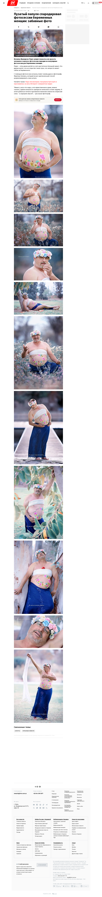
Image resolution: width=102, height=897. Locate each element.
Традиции (22, 3)
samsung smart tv (84, 886)
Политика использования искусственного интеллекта (68, 796)
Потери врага (38, 836)
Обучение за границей (41, 855)
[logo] (12, 3)
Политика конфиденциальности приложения (69, 801)
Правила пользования (57, 807)
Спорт (74, 843)
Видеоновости (20, 828)
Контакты (79, 794)
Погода (18, 832)
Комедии (18, 851)
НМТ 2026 (37, 851)
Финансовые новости (77, 825)
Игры (78, 808)
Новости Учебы (39, 843)
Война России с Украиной (43, 819)
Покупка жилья (57, 847)
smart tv (75, 886)
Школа (36, 849)
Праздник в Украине (33, 3)
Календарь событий (59, 3)
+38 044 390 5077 (38, 793)
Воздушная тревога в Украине (43, 828)
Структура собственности (80, 801)
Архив (78, 803)
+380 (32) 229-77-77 (62, 875)
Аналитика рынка (58, 845)
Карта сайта (80, 806)
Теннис (74, 849)
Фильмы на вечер (21, 849)
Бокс (73, 845)
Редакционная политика (55, 797)
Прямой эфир (20, 825)
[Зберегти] (58, 27)
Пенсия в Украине (76, 834)
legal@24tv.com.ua (71, 877)
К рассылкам (42, 865)
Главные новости (21, 821)
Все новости (20, 819)
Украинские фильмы (21, 847)
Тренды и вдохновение (59, 849)
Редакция (54, 793)
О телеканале (55, 800)
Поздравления (46, 3)
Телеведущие (55, 802)
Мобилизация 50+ (58, 825)
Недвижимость (58, 843)
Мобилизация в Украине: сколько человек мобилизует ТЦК (61, 835)
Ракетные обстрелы (40, 821)
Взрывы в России (39, 834)
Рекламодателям (56, 805)
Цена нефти (75, 821)
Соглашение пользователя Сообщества (67, 806)
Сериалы (18, 853)
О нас (53, 791)
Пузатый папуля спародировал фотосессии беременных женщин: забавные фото (47, 7)
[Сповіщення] (88, 3)
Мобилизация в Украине (61, 819)
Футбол (74, 847)
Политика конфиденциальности (69, 792)
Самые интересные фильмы (23, 845)
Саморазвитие (39, 853)
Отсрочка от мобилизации (60, 832)
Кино (18, 843)
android (57, 886)
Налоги (74, 832)
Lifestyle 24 (17, 7)
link (34, 804)
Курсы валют (75, 823)
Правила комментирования (68, 810)
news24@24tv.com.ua (20, 793)
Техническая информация (80, 792)
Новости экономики (78, 819)
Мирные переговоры (40, 825)
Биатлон (74, 851)
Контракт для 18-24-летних (60, 829)
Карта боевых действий (41, 823)
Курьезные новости (26, 7)
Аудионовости (20, 830)
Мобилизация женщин (59, 827)
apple (66, 886)
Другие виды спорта (77, 853)
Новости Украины (21, 823)
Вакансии (79, 797)
